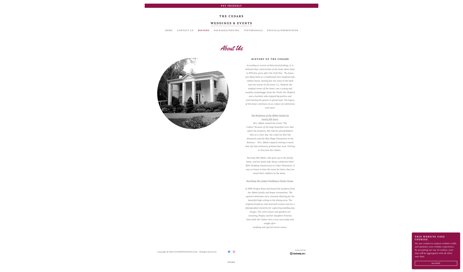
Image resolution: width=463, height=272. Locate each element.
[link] (231, 23)
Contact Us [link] (185, 30)
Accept (436, 263)
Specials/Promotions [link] (282, 30)
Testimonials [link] (253, 30)
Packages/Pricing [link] (226, 30)
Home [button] (231, 262)
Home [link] (169, 30)
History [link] (204, 30)
